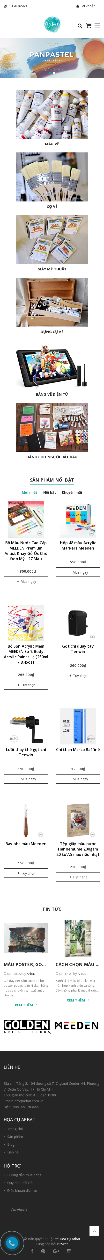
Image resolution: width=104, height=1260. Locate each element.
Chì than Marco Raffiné (78, 749)
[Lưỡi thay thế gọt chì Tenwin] (26, 726)
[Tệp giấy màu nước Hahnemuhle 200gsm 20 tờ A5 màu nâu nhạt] (78, 820)
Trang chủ (15, 1128)
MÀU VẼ (52, 143)
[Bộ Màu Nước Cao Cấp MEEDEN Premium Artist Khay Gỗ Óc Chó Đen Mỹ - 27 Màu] (26, 519)
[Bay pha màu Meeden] (26, 820)
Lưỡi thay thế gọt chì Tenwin (26, 752)
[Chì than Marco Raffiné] (78, 726)
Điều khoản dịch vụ (22, 1190)
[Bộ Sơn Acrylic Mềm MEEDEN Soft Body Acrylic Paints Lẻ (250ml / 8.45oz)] (26, 623)
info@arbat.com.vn (28, 1101)
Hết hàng (79, 877)
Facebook (19, 1209)
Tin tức (51, 909)
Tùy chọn (27, 685)
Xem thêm (24, 1005)
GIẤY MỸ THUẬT (52, 269)
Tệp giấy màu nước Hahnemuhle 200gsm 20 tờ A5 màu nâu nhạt (77, 849)
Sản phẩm (15, 1136)
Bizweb (62, 1244)
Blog (11, 1144)
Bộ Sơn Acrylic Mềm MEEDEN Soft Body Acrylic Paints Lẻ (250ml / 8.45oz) (26, 654)
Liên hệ (13, 1152)
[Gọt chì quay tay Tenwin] (78, 623)
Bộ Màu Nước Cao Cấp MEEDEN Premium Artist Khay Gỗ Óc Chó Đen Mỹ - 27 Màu (26, 550)
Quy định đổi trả (20, 1182)
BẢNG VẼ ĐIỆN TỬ (52, 394)
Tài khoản (87, 6)
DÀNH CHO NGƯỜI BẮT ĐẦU (51, 456)
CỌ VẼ (52, 206)
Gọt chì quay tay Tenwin (78, 648)
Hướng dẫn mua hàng (24, 1175)
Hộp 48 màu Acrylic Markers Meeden (78, 545)
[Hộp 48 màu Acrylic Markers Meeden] (78, 519)
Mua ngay (28, 581)
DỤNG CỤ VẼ (52, 331)
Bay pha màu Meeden (26, 843)
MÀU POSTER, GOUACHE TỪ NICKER (43, 964)
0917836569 (17, 6)
